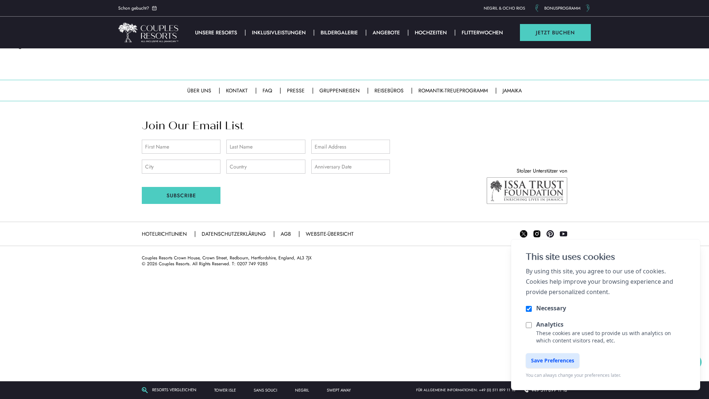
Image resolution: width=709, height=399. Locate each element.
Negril (302, 390)
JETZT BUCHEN (555, 32)
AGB (286, 234)
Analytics (550, 324)
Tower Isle (225, 390)
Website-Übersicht (330, 234)
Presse (296, 90)
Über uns (200, 90)
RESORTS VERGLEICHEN (174, 390)
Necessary (551, 308)
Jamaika (512, 90)
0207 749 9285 (252, 264)
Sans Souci (265, 390)
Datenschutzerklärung (234, 234)
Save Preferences (552, 360)
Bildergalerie (340, 32)
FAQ (268, 90)
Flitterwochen (482, 32)
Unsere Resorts (217, 32)
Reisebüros (389, 90)
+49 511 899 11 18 (549, 390)
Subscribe (181, 195)
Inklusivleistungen (279, 32)
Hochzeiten (431, 32)
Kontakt (237, 90)
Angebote (387, 32)
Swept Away (339, 390)
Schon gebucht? (133, 8)
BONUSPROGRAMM (562, 8)
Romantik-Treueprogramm (453, 90)
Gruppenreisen (340, 90)
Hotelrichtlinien (165, 234)
